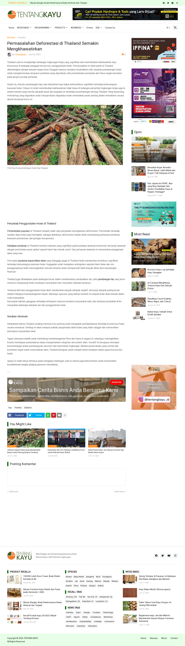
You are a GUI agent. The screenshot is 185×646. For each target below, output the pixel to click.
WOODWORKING (42, 28)
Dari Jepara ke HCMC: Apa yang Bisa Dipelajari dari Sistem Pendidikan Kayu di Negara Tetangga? (160, 187)
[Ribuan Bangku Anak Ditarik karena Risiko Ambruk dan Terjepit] (14, 606)
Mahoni (98, 581)
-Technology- (108, 612)
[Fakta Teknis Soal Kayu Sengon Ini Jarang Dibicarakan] (130, 606)
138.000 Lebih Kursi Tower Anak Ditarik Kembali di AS (41, 577)
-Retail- (85, 617)
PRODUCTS (60, 28)
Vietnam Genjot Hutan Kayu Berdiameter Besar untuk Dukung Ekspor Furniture (23, 451)
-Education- (92, 626)
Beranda (11, 38)
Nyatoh (69, 586)
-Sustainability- (85, 621)
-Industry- (70, 612)
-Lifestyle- (98, 621)
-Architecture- (71, 621)
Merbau (115, 581)
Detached (88, 601)
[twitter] (168, 3)
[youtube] (173, 3)
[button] (168, 27)
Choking (71, 597)
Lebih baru (13, 491)
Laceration (102, 601)
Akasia (69, 577)
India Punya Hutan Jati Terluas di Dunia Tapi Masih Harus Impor (106, 451)
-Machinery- (108, 617)
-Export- (76, 617)
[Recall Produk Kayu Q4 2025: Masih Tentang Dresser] (14, 619)
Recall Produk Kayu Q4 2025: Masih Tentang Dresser (39, 617)
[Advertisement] (66, 197)
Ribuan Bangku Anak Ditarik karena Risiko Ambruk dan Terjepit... (59, 3)
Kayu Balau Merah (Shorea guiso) (154, 589)
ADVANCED (76, 28)
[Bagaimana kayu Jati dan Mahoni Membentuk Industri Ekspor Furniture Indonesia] (130, 619)
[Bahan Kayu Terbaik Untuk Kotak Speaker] (139, 315)
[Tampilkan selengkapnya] (64, 415)
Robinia (84, 586)
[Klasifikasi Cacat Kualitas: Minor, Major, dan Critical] (139, 302)
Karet (82, 581)
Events (90, 28)
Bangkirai (90, 577)
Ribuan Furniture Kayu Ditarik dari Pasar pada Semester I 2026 (41, 591)
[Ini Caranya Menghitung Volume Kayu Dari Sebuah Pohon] (139, 286)
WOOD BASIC (23, 28)
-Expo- (78, 612)
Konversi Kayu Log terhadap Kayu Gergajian (161, 271)
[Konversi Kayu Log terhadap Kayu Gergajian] (139, 273)
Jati (76, 581)
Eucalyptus (107, 577)
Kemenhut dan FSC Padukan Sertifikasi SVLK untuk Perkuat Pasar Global (66, 451)
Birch (98, 577)
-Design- (86, 612)
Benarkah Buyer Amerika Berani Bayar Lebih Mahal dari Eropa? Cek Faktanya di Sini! (161, 170)
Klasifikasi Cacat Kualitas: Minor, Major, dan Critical (160, 300)
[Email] (59, 415)
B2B (98, 28)
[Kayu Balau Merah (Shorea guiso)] (130, 592)
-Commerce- (109, 621)
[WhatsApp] (48, 415)
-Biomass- (70, 626)
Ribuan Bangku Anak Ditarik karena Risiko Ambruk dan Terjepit (42, 604)
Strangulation (73, 601)
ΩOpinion (28, 408)
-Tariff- (68, 617)
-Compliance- (95, 617)
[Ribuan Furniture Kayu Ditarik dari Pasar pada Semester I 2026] (14, 592)
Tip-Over (92, 597)
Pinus (76, 586)
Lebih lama (119, 491)
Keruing (89, 581)
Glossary (154, 638)
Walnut (100, 586)
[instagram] (177, 3)
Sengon (92, 586)
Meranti (106, 581)
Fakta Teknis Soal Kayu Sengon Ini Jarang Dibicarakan (155, 604)
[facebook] (164, 3)
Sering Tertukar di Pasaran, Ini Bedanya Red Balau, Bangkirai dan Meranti (157, 577)
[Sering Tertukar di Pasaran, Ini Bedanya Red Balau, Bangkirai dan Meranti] (130, 579)
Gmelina (69, 581)
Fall (82, 597)
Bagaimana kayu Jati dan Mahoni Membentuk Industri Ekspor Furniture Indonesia (156, 618)
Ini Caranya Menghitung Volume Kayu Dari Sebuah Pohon (160, 285)
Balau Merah (79, 577)
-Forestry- (21, 38)
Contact (174, 638)
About (164, 638)
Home (11, 28)
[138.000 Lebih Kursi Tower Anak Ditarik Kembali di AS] (14, 579)
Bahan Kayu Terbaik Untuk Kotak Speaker (160, 313)
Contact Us (110, 28)
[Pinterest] (53, 415)
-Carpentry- (81, 626)
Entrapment (106, 597)
